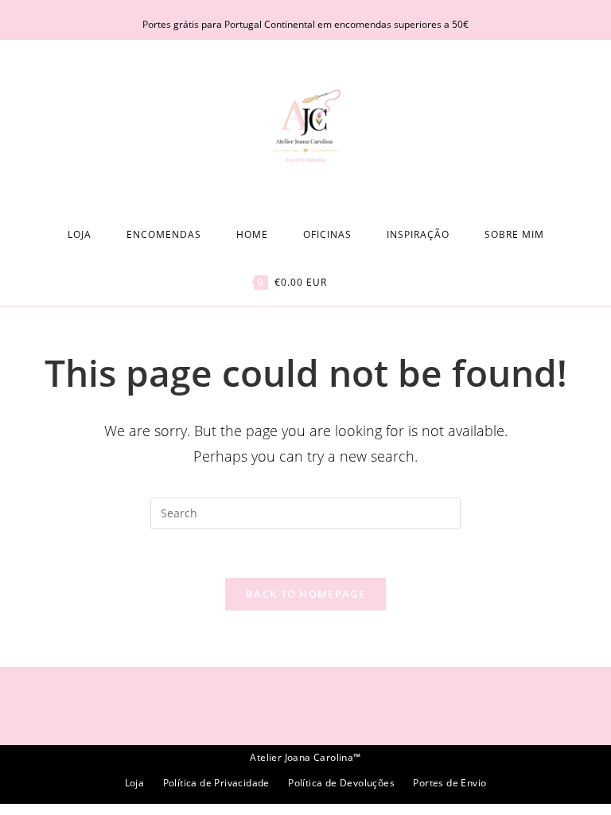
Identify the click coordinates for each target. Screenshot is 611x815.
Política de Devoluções (341, 783)
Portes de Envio (449, 783)
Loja (135, 783)
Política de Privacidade (216, 783)
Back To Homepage (305, 594)
